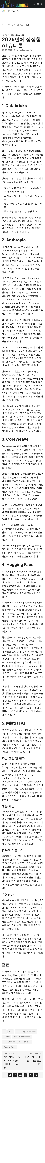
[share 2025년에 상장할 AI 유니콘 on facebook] (26, 1075)
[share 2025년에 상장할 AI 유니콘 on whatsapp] (31, 1075)
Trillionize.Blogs (16, 35)
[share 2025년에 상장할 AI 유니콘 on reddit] (20, 1075)
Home (10, 11)
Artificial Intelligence (22, 1037)
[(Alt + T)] (17, 11)
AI (4, 1032)
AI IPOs (7, 1037)
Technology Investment (26, 1032)
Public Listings (9, 1047)
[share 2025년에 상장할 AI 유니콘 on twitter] (10, 1075)
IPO (10, 1032)
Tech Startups (9, 1042)
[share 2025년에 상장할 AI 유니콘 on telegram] (36, 1075)
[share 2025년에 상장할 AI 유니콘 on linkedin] (15, 1075)
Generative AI (24, 1042)
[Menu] (34, 3)
